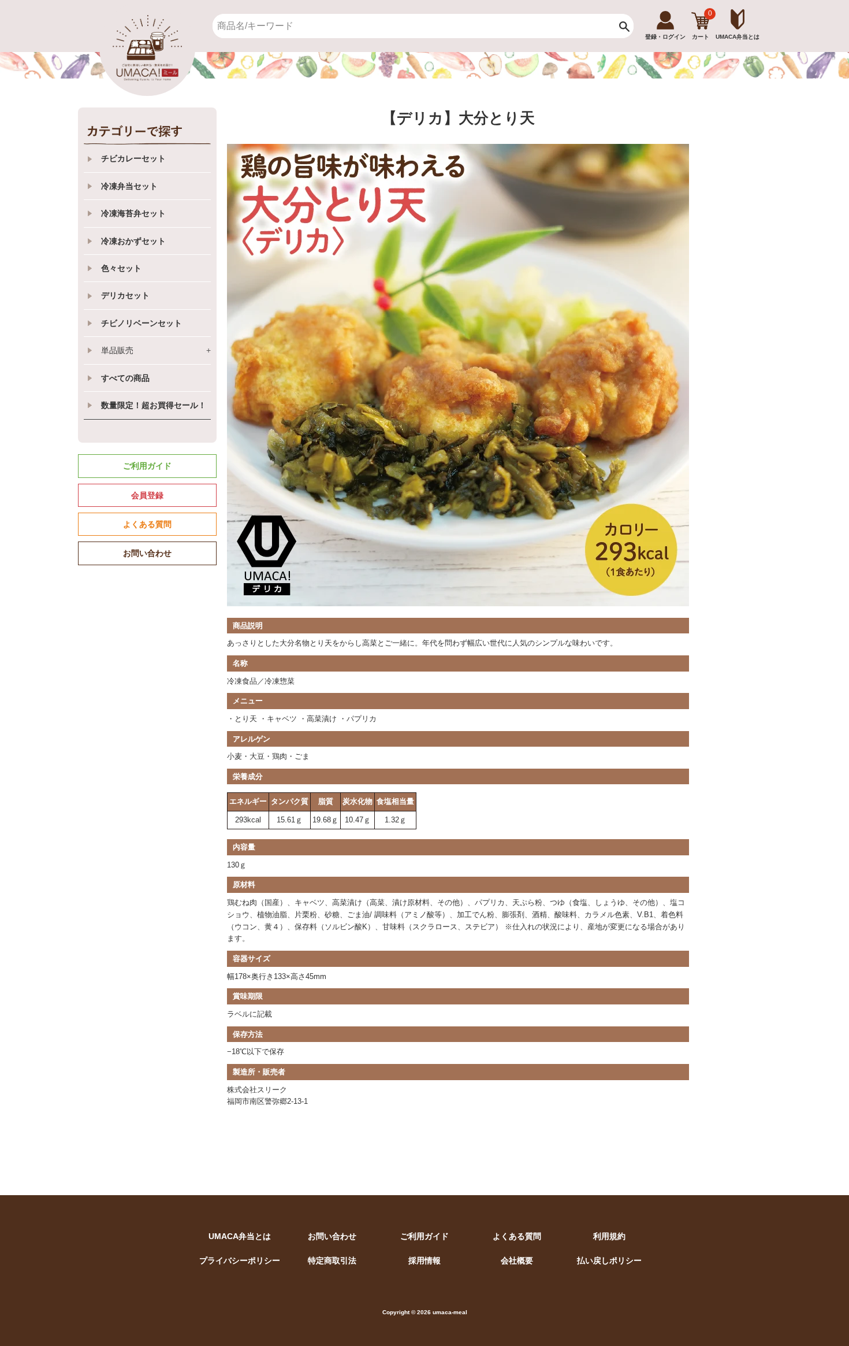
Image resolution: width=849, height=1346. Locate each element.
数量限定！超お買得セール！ (153, 405)
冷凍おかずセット (133, 241)
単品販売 (156, 350)
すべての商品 (125, 378)
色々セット (121, 268)
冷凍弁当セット (129, 186)
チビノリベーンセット (141, 323)
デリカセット (125, 295)
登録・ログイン (665, 37)
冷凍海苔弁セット (133, 213)
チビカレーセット (133, 158)
